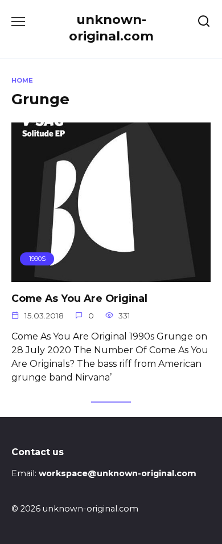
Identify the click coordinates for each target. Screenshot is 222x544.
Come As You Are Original (79, 298)
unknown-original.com (111, 27)
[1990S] (111, 274)
